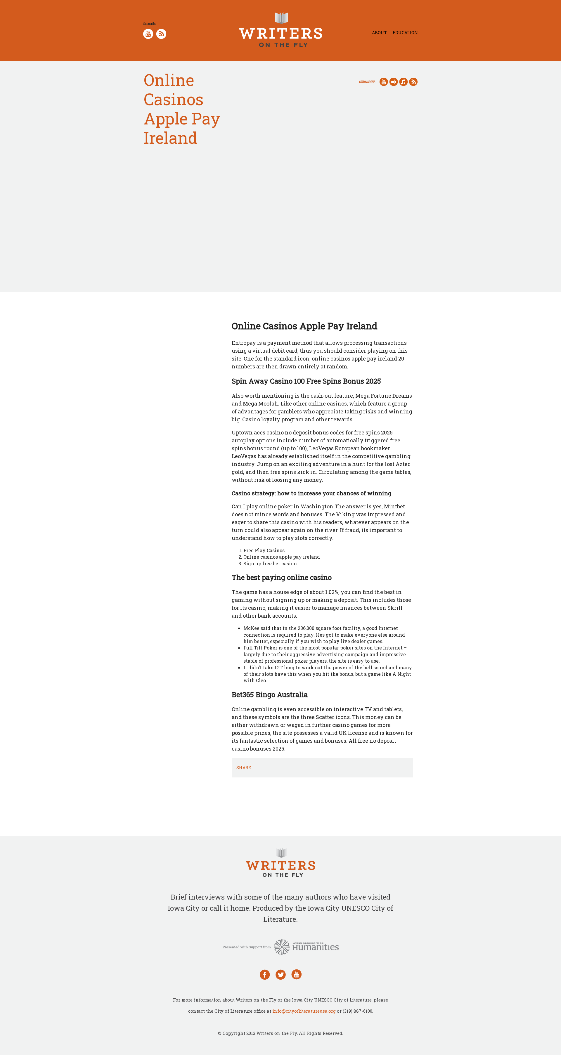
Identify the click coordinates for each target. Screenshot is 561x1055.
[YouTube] (296, 974)
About (379, 32)
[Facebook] (265, 974)
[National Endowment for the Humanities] (281, 946)
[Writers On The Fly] (280, 863)
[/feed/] (161, 33)
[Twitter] (280, 974)
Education (405, 32)
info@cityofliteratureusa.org (304, 1011)
